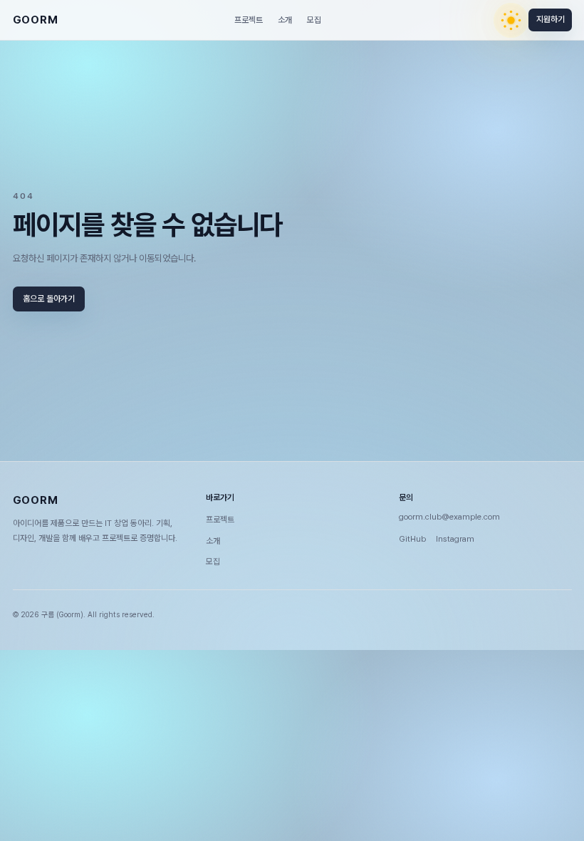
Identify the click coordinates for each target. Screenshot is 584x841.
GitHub (412, 539)
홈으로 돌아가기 (49, 299)
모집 (314, 20)
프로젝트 (248, 20)
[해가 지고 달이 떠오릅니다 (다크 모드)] (511, 20)
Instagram (455, 539)
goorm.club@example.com (449, 517)
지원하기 (550, 20)
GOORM (35, 19)
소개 (285, 20)
